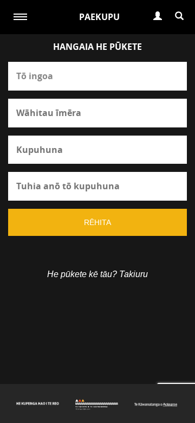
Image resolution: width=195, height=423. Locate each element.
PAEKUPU (99, 17)
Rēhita (97, 222)
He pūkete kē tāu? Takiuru (97, 274)
